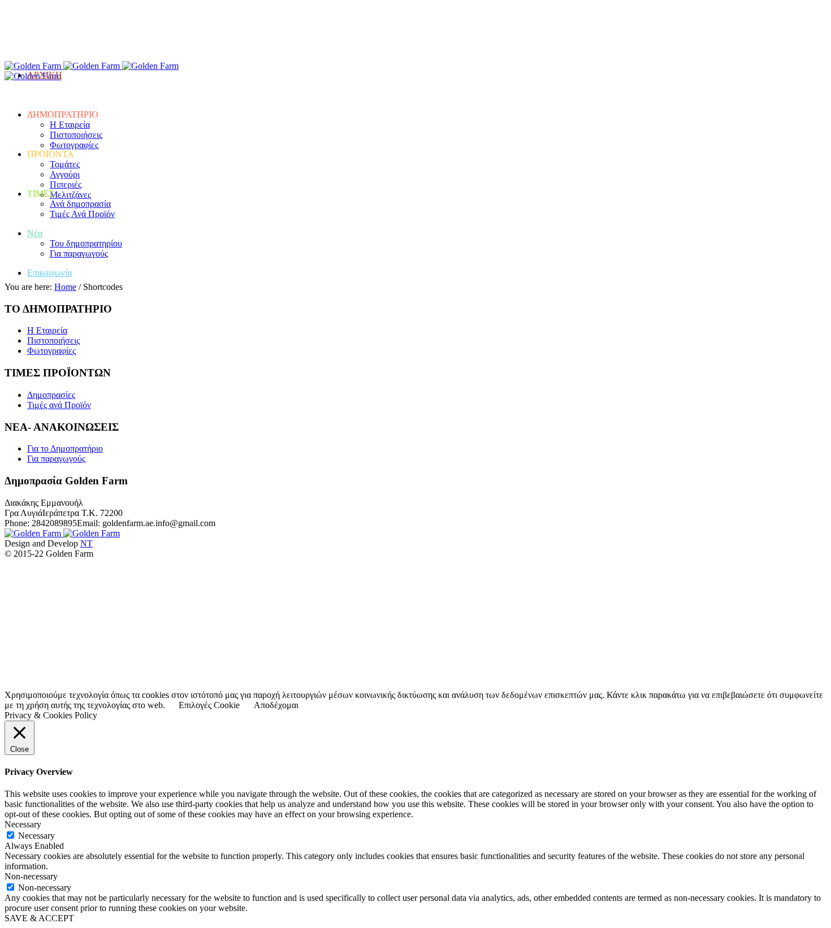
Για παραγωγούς (56, 458)
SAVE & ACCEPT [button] (39, 918)
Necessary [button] (23, 824)
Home (65, 287)
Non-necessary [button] (31, 876)
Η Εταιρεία (47, 330)
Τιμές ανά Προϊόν (59, 405)
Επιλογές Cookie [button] (209, 705)
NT (86, 543)
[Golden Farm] (63, 66)
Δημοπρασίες (51, 395)
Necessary (36, 835)
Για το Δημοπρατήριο (65, 448)
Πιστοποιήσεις (53, 340)
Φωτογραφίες (51, 350)
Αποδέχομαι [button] (276, 705)
